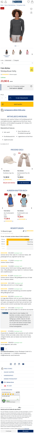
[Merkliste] (28, 2)
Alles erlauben (25, 431)
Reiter (2, 5)
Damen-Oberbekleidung (10, 5)
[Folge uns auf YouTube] (23, 364)
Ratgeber (17, 60)
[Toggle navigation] (2, 2)
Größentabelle (8, 60)
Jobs (8, 382)
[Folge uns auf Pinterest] (19, 364)
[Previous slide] (2, 54)
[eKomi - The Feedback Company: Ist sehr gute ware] (10, 397)
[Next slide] (32, 54)
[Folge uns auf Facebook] (15, 364)
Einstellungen (8, 431)
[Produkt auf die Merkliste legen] (31, 8)
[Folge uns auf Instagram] (10, 364)
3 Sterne (3, 244)
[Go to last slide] (2, 169)
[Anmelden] (5, 2)
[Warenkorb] (32, 2)
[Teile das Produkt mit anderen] (31, 12)
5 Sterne (3, 239)
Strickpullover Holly (21, 5)
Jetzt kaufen (18, 104)
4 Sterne (3, 241)
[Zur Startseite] (17, 2)
